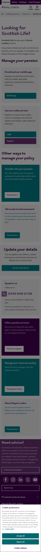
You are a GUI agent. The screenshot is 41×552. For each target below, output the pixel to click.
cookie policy (9, 529)
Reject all (20, 542)
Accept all (20, 536)
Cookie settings (20, 548)
